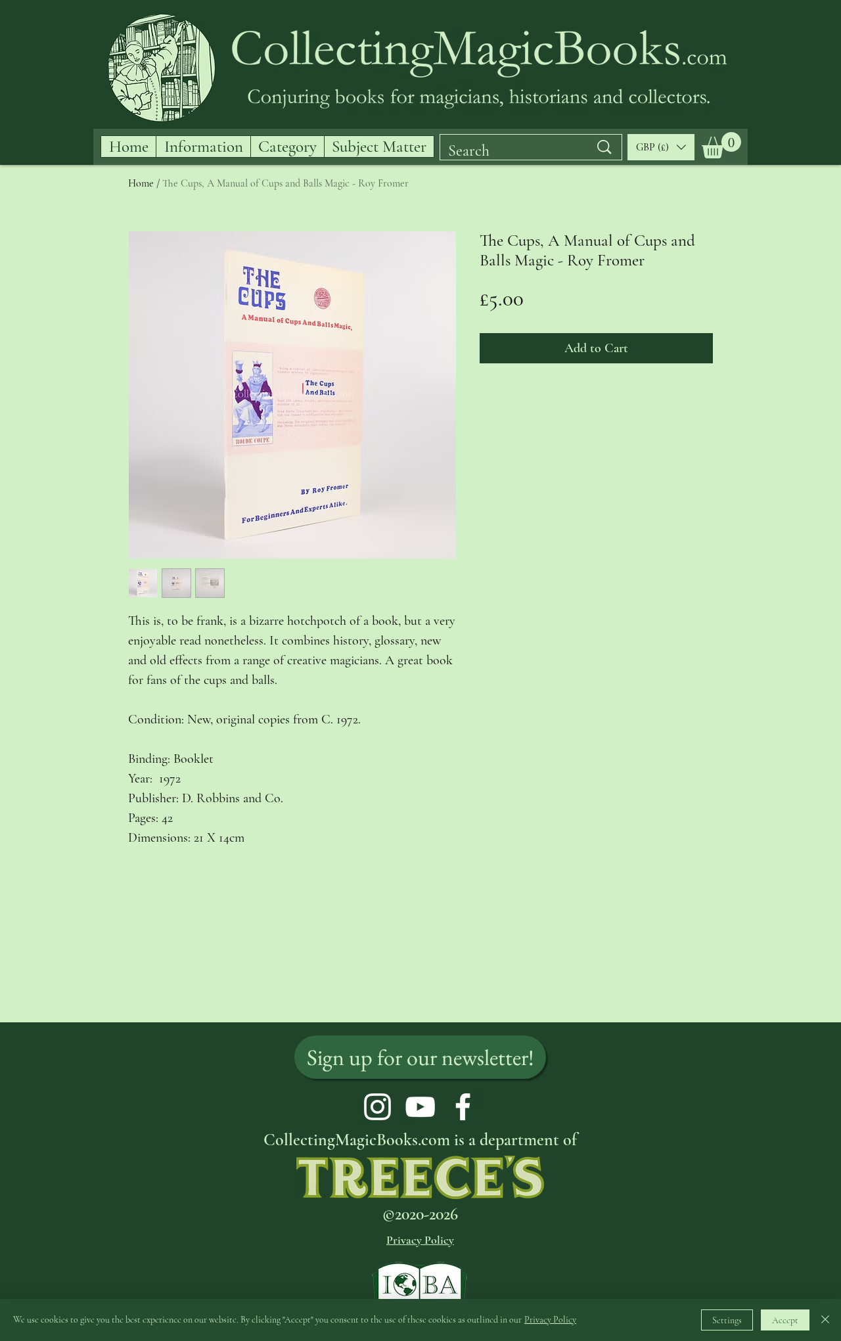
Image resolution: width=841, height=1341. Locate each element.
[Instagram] (377, 1107)
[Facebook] (463, 1107)
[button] (721, 145)
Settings (727, 1320)
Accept (785, 1320)
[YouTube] (420, 1107)
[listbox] (660, 147)
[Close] (825, 1319)
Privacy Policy (550, 1319)
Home (141, 183)
